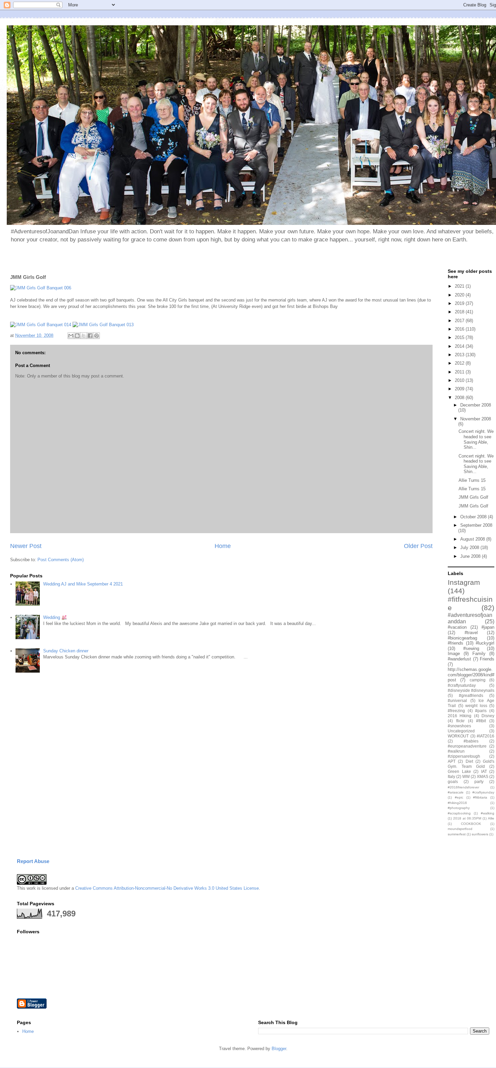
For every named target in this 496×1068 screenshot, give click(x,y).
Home (223, 546)
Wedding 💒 (55, 617)
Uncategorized (461, 731)
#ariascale (456, 792)
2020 (460, 294)
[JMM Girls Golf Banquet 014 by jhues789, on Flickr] (40, 324)
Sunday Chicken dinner (65, 650)
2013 (460, 354)
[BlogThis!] (77, 335)
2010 (460, 380)
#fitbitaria (480, 797)
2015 (460, 337)
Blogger (279, 1048)
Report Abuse (33, 861)
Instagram (464, 582)
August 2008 (473, 539)
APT (452, 761)
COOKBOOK (471, 824)
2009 (460, 388)
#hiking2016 (457, 803)
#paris (481, 710)
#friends (455, 643)
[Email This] (70, 335)
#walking (487, 813)
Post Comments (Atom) (60, 559)
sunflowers (480, 834)
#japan (487, 627)
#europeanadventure (467, 746)
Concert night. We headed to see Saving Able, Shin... (476, 439)
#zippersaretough (464, 756)
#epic (459, 797)
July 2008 (470, 547)
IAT (484, 771)
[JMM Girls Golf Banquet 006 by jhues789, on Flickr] (40, 287)
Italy (451, 776)
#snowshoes (459, 726)
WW (466, 776)
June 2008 (471, 556)
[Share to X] (83, 335)
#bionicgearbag (462, 638)
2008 (460, 397)
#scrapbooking (459, 813)
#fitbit (481, 721)
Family (479, 653)
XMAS (482, 776)
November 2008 (475, 418)
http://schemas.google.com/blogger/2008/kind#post (471, 674)
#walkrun (456, 751)
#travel (471, 632)
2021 (460, 286)
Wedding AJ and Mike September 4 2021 (83, 584)
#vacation (457, 627)
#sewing (471, 648)
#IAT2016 (485, 736)
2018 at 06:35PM (467, 818)
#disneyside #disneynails (471, 690)
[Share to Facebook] (90, 335)
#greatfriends (471, 695)
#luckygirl (485, 643)
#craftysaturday (462, 685)
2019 (460, 303)
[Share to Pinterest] (96, 335)
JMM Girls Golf (473, 497)
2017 (460, 320)
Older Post (418, 546)
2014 (460, 346)
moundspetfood (460, 829)
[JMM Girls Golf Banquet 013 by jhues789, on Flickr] (103, 324)
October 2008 (474, 516)
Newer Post (26, 546)
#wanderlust (459, 658)
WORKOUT (458, 736)
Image (454, 653)
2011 (460, 371)
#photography (459, 808)
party (479, 781)
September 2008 (476, 525)
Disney (487, 715)
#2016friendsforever (463, 787)
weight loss (476, 705)
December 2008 (475, 405)
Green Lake (459, 771)
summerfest (457, 834)
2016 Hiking (459, 715)
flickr (460, 721)
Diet (469, 761)
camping (478, 680)
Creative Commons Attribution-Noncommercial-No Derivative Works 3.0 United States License (167, 888)
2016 (460, 329)
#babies (471, 741)
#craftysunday (483, 792)
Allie (491, 818)
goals (453, 781)
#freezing (456, 710)
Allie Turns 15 (472, 480)
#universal (457, 700)
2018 (460, 311)
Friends (487, 658)
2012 (460, 363)
